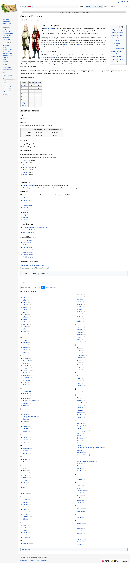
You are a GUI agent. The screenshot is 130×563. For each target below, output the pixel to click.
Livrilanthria (26, 537)
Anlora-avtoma (27, 198)
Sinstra (79, 440)
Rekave (79, 405)
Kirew (24, 509)
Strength (23, 85)
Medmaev (80, 299)
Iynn (24, 487)
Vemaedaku (81, 490)
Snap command (28, 250)
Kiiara (24, 507)
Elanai (25, 414)
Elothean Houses (28, 185)
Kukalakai (26, 516)
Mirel (78, 314)
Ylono (79, 526)
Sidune (79, 435)
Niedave (79, 337)
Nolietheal (80, 342)
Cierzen (25, 375)
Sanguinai (26, 215)
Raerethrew (80, 403)
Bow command (27, 240)
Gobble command (28, 245)
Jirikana (25, 493)
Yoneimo (80, 528)
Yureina (79, 533)
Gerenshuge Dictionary (30, 188)
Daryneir (25, 393)
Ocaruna (80, 348)
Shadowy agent (82, 431)
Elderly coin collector (29, 416)
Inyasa (25, 480)
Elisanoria (26, 419)
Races (30, 549)
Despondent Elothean (30, 401)
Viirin (78, 497)
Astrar (25, 331)
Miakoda (79, 304)
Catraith (25, 363)
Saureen (79, 423)
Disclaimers (44, 560)
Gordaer (25, 453)
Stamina (23, 106)
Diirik (24, 405)
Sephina (79, 428)
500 (47, 287)
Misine (79, 319)
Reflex (23, 88)
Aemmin (25, 307)
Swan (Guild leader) (83, 455)
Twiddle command (28, 257)
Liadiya (25, 527)
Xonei (79, 517)
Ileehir (25, 470)
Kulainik (25, 519)
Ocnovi (79, 350)
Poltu (78, 383)
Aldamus (25, 309)
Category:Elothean (36, 21)
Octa (78, 353)
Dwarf (24, 160)
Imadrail (25, 477)
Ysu (78, 531)
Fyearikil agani (27, 205)
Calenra (25, 358)
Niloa (78, 339)
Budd (24, 352)
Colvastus (26, 377)
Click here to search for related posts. (32, 265)
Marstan (79, 297)
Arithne (25, 322)
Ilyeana (25, 475)
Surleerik (80, 452)
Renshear (80, 410)
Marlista (79, 294)
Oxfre (79, 370)
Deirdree (25, 396)
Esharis (25, 431)
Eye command (27, 242)
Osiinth (79, 362)
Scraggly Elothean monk (85, 426)
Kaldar (25, 172)
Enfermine (26, 428)
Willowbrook (81, 511)
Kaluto (25, 502)
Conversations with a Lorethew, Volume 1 (36, 227)
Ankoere (25, 317)
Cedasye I (26, 368)
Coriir (24, 382)
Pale (78, 378)
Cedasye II (26, 370)
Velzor (79, 488)
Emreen (25, 424)
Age (24, 118)
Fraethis (25, 440)
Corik (24, 385)
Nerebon (80, 334)
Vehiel (79, 485)
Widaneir (80, 509)
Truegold (25, 219)
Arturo (25, 326)
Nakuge (79, 329)
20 (32, 287)
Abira (24, 300)
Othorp (79, 367)
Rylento (79, 417)
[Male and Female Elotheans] (30, 41)
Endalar (25, 426)
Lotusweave (26, 210)
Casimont (26, 361)
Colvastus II (26, 380)
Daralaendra (27, 391)
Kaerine (25, 500)
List (23, 283)
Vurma (79, 502)
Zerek (79, 544)
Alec (24, 312)
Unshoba (80, 477)
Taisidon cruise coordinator (85, 461)
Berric (24, 345)
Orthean (79, 360)
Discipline (24, 97)
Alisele (25, 314)
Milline (79, 306)
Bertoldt (25, 347)
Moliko (79, 321)
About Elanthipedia (34, 560)
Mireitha (79, 311)
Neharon (80, 332)
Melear (79, 302)
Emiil (24, 421)
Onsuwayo (80, 355)
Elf (23, 162)
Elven (53, 57)
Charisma (24, 94)
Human (43, 57)
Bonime (25, 350)
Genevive (26, 448)
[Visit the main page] (9, 8)
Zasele (79, 542)
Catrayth (25, 365)
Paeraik (79, 376)
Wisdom (23, 100)
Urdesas (79, 479)
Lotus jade (26, 207)
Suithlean (80, 450)
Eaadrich (25, 412)
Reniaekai (80, 407)
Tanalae (79, 463)
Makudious (26, 543)
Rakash (25, 174)
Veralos (79, 495)
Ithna (24, 482)
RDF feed (46, 268)
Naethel (79, 327)
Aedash (25, 302)
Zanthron (80, 539)
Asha (24, 329)
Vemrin (79, 493)
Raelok (79, 398)
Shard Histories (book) (30, 232)
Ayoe (24, 334)
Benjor (25, 342)
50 (35, 287)
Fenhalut (25, 437)
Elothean (25, 165)
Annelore (25, 319)
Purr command (27, 247)
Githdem (25, 451)
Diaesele (25, 403)
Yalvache (80, 523)
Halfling (25, 167)
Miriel (78, 316)
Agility (23, 91)
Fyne (24, 442)
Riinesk (79, 412)
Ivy (23, 485)
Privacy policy (24, 560)
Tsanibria (80, 471)
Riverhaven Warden (83, 415)
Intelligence (24, 103)
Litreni (25, 535)
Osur (78, 365)
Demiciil (25, 398)
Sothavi (79, 443)
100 (39, 287)
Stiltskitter (80, 445)
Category (24, 549)
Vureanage (80, 500)
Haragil (25, 459)
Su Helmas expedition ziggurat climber (89, 447)
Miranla (79, 309)
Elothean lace (27, 200)
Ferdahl (78, 44)
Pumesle (80, 385)
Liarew (25, 530)
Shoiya (79, 433)
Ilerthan (25, 473)
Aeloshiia (25, 305)
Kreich (25, 514)
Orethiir (79, 357)
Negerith (25, 212)
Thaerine (80, 466)
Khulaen (25, 504)
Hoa (24, 462)
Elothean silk (27, 203)
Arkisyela (25, 324)
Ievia (24, 468)
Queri (79, 392)
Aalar (24, 297)
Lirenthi (25, 532)
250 (43, 287)
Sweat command (28, 254)
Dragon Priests (49, 28)
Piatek (79, 381)
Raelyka (79, 400)
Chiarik (25, 373)
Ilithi (55, 44)
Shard (66, 44)
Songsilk (25, 217)
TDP (36, 82)
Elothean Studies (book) (30, 230)
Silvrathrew (80, 438)
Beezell (25, 340)
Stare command (28, 252)
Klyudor (25, 512)
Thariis (79, 468)
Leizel (24, 525)
